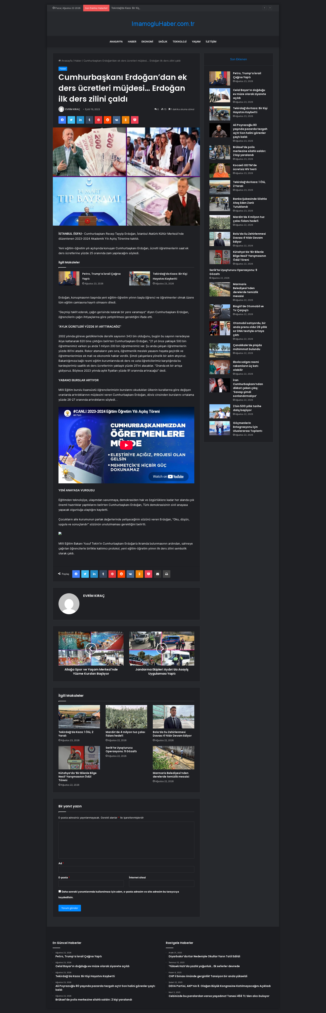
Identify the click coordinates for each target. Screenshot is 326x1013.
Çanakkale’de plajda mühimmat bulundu (247, 347)
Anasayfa (116, 41)
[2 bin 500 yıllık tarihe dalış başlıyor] (219, 411)
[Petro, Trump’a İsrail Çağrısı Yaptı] (69, 278)
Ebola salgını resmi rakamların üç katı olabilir (246, 366)
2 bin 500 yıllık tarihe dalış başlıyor (247, 408)
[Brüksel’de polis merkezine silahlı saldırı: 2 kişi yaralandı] (219, 152)
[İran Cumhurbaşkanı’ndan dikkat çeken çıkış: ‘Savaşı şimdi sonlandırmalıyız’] (219, 385)
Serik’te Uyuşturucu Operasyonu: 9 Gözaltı (121, 749)
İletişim (211, 41)
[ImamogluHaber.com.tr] (163, 23)
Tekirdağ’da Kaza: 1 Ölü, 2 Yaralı (75, 734)
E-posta (64, 877)
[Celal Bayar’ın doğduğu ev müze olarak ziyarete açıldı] (219, 95)
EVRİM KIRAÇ (72, 109)
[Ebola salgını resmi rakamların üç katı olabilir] (219, 367)
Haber (132, 41)
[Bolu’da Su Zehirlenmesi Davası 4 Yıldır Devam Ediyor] (173, 716)
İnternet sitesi (137, 877)
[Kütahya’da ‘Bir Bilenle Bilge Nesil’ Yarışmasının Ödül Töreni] (79, 757)
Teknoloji (180, 41)
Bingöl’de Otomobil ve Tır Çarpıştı (248, 308)
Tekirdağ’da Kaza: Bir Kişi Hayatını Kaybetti (135, 7)
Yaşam (196, 41)
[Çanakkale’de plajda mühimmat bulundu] (219, 350)
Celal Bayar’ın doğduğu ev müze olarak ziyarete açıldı (249, 94)
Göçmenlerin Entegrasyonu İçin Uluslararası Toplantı (247, 427)
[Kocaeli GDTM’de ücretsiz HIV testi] (219, 170)
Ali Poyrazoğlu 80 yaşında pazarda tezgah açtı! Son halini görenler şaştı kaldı (250, 131)
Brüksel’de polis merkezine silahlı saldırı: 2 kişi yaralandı (249, 151)
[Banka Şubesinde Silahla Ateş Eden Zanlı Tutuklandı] (219, 204)
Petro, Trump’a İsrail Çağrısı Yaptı (247, 75)
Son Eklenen (238, 59)
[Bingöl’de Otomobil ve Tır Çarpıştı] (219, 311)
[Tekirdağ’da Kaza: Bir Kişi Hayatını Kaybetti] (139, 278)
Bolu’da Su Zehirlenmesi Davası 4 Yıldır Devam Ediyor (172, 734)
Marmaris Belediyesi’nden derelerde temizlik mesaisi (171, 774)
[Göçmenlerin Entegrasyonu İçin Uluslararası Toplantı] (219, 428)
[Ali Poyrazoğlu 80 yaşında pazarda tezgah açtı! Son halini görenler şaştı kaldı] (219, 130)
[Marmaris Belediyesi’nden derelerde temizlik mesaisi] (173, 757)
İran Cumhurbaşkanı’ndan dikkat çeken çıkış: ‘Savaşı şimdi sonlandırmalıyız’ (248, 388)
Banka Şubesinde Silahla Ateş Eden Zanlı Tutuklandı (250, 203)
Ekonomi (147, 41)
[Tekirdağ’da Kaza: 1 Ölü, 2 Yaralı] (79, 716)
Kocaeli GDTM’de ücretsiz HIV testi (245, 167)
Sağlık (162, 41)
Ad (61, 863)
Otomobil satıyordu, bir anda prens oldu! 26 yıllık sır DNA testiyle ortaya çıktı (250, 329)
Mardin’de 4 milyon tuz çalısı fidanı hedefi (125, 734)
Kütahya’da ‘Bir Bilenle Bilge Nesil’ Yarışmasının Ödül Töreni (77, 776)
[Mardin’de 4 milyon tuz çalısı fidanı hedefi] (126, 716)
